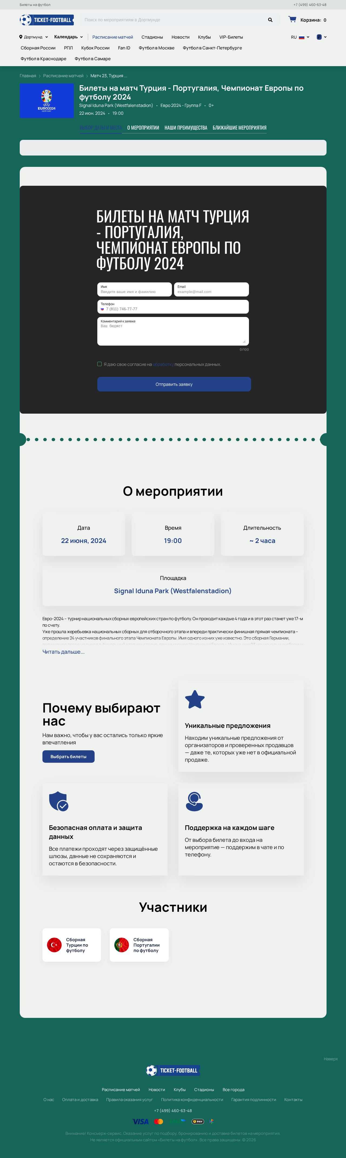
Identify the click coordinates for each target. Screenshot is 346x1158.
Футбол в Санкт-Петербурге (212, 48)
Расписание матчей (112, 37)
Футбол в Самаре (93, 59)
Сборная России (38, 48)
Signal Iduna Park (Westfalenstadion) (116, 105)
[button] (103, 309)
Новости (180, 37)
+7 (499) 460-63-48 (310, 4)
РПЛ (68, 48)
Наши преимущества (186, 127)
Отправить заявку (174, 384)
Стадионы (152, 37)
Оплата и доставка (80, 1099)
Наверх (331, 1059)
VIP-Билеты (231, 37)
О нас (49, 1099)
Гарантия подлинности (253, 1099)
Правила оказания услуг (129, 1099)
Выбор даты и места (101, 127)
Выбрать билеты (68, 756)
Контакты (293, 1099)
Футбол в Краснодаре (43, 59)
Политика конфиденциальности (192, 1099)
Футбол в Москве (156, 48)
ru (294, 37)
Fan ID (124, 48)
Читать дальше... (63, 651)
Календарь (66, 37)
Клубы (204, 37)
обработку (163, 364)
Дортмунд (33, 36)
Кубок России (95, 48)
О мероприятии (143, 127)
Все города (233, 1089)
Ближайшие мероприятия (240, 127)
